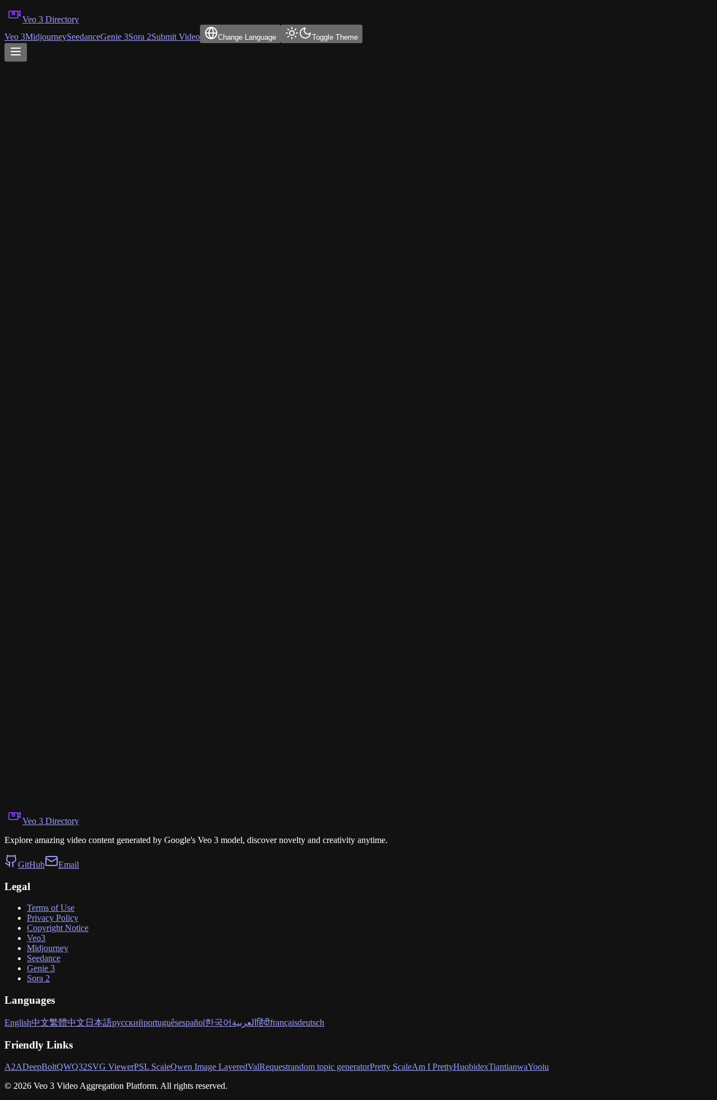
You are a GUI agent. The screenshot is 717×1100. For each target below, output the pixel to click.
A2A (13, 1066)
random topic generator (329, 1066)
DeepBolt (39, 1066)
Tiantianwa (508, 1066)
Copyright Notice (58, 928)
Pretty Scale (391, 1066)
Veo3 (36, 938)
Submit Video (175, 36)
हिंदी (263, 1022)
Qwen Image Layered (209, 1066)
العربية (244, 1022)
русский (127, 1022)
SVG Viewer (110, 1066)
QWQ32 (72, 1066)
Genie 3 (114, 36)
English (17, 1022)
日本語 (98, 1022)
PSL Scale (152, 1066)
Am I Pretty (432, 1066)
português (160, 1022)
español (191, 1022)
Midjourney (46, 36)
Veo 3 (14, 36)
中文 (40, 1022)
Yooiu (538, 1066)
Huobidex (470, 1066)
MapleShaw (25, 586)
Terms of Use (51, 907)
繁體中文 (67, 1022)
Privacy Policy (52, 918)
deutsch (310, 1022)
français (283, 1022)
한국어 (218, 1022)
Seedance (83, 36)
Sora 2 (139, 36)
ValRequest (268, 1066)
